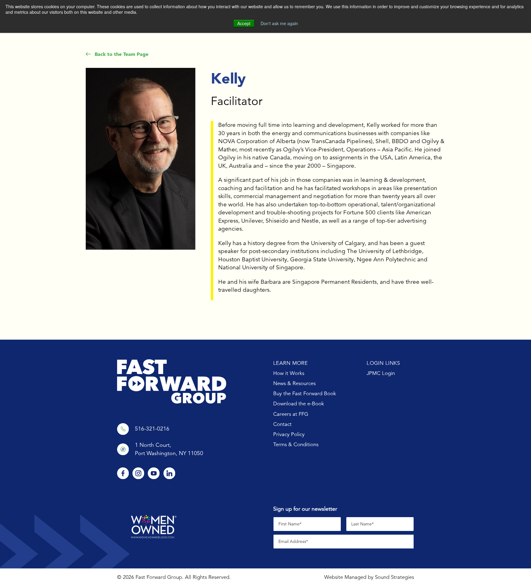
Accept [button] (243, 23)
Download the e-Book (298, 403)
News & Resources (294, 383)
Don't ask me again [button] (279, 23)
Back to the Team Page (120, 54)
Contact (282, 424)
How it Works (288, 373)
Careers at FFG (290, 414)
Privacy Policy (289, 434)
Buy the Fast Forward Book (304, 393)
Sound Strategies (394, 577)
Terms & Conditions (295, 444)
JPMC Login (381, 373)
